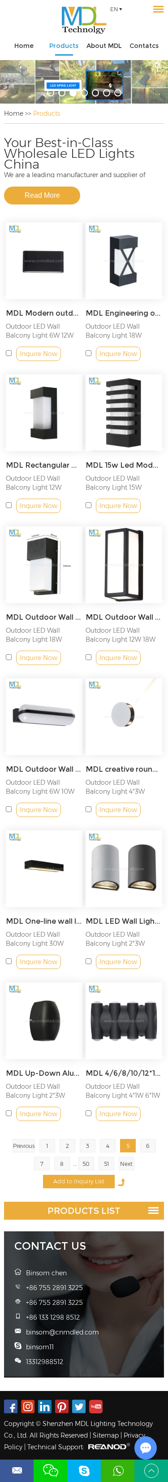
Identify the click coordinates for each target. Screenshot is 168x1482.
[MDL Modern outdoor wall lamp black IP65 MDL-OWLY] (44, 260)
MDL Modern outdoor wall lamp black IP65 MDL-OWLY (44, 313)
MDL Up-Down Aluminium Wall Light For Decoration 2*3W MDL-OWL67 (44, 1073)
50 (86, 1163)
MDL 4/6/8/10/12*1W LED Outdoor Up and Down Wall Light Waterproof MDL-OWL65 (124, 1073)
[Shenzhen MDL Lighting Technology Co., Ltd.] (84, 20)
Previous (23, 1146)
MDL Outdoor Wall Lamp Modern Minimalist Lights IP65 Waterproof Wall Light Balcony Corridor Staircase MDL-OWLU (44, 769)
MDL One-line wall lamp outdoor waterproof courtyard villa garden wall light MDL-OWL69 (44, 921)
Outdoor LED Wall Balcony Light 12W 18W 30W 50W (120, 639)
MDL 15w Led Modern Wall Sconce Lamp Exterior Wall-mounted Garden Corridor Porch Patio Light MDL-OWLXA (124, 465)
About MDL (104, 46)
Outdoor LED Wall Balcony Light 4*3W (115, 786)
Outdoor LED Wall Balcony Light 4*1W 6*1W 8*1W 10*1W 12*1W (123, 1095)
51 (106, 1163)
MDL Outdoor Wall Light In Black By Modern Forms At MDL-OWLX (44, 617)
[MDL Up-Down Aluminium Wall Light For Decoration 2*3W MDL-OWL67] (44, 1020)
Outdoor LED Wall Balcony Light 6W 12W (39, 330)
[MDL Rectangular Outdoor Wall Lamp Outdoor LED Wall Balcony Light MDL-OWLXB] (44, 412)
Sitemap (106, 1435)
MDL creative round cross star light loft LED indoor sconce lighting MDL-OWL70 (124, 769)
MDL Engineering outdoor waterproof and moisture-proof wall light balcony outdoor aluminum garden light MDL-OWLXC (124, 313)
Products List (84, 1210)
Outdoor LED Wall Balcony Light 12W (33, 482)
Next (126, 1163)
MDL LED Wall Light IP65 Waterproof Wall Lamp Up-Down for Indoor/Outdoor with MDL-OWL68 (124, 921)
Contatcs (144, 46)
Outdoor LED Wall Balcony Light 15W (114, 482)
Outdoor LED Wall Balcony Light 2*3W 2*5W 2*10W (115, 943)
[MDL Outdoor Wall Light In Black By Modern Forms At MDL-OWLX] (44, 564)
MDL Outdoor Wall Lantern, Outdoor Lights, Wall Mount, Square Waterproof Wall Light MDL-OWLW (124, 617)
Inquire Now (38, 354)
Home (24, 46)
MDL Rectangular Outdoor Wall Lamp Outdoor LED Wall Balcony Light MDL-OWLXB (44, 465)
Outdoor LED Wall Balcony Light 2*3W (35, 1091)
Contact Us (50, 1245)
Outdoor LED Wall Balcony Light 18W (114, 330)
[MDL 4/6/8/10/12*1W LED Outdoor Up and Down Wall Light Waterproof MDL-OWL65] (124, 1020)
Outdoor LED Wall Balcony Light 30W (35, 938)
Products (63, 46)
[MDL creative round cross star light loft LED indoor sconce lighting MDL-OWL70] (124, 716)
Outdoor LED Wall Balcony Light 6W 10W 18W (40, 791)
